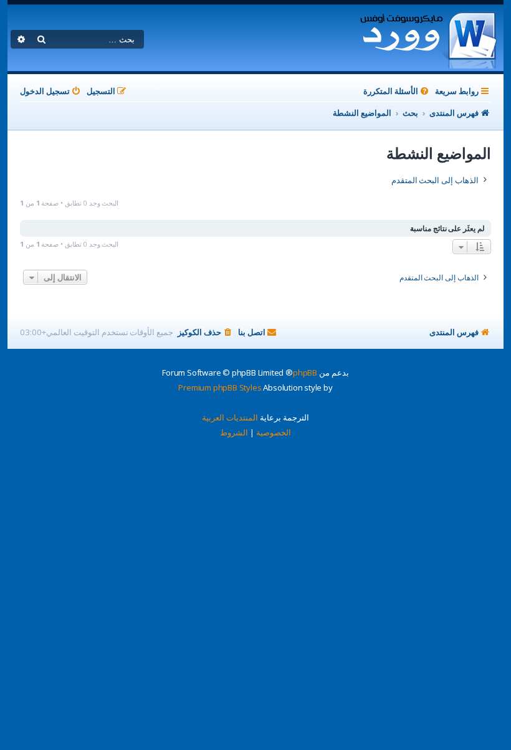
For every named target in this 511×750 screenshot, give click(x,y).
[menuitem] (397, 91)
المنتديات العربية (230, 417)
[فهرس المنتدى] (428, 38)
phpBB (305, 372)
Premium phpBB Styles (219, 387)
